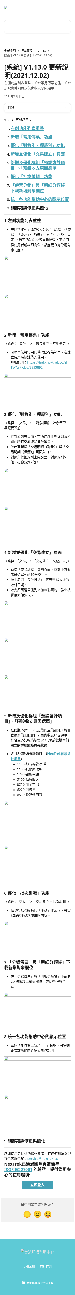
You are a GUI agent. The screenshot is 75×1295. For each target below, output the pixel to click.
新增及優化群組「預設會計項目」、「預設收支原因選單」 (38, 165)
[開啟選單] (67, 7)
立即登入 (37, 1185)
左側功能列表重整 (27, 128)
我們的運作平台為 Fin (40, 1283)
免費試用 (29, 1266)
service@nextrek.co (43, 1158)
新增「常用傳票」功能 (31, 137)
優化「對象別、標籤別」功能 (38, 145)
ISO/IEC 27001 (18, 1169)
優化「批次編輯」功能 (31, 177)
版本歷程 (26, 51)
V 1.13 (42, 51)
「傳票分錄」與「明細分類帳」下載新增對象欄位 (40, 188)
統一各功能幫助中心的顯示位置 (40, 199)
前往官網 (46, 1266)
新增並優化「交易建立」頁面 (38, 154)
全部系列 (10, 51)
